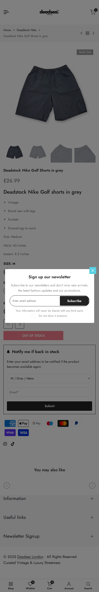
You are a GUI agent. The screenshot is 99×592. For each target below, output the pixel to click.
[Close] (92, 270)
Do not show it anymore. (53, 316)
